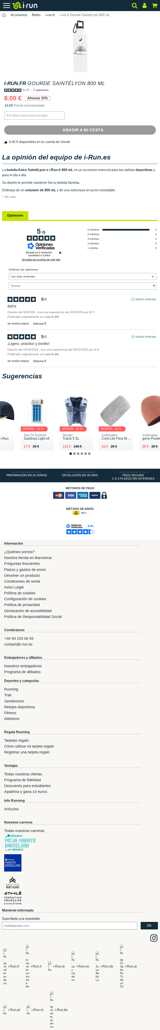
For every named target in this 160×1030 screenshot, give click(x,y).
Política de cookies (19, 593)
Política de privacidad (22, 605)
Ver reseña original (18, 323)
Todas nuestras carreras (24, 831)
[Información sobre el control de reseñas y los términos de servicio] (60, 252)
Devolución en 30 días (80, 475)
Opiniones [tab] (15, 215)
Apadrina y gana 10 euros (25, 792)
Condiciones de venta (22, 581)
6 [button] (93, 457)
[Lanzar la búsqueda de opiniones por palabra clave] (154, 286)
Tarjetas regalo (16, 740)
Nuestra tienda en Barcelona (28, 558)
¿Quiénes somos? (19, 552)
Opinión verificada (145, 299)
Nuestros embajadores (23, 666)
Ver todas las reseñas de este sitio (41, 259)
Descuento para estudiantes (27, 786)
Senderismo (14, 701)
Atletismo (12, 719)
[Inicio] (4, 15)
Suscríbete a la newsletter (21, 918)
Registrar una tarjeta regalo (27, 752)
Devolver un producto (22, 575)
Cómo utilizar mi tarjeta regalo (29, 746)
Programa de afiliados (22, 672)
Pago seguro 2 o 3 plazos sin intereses (133, 477)
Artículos (11, 809)
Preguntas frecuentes (22, 564)
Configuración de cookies (25, 599)
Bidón (36, 15)
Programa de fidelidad (22, 780)
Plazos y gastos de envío (25, 570)
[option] (80, 46)
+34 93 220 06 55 (19, 638)
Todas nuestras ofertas (23, 774)
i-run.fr (50, 15)
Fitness (10, 713)
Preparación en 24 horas (26, 475)
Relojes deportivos (19, 707)
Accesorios (19, 15)
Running (11, 689)
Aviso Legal (14, 587)
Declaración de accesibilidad (28, 611)
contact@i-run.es (18, 644)
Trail (7, 695)
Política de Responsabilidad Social (33, 617)
